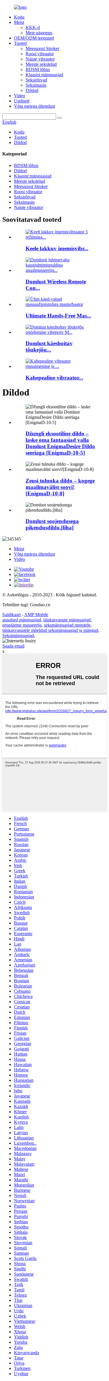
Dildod (32, 90)
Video (19, 95)
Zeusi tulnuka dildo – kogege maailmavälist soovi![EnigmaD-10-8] (60, 487)
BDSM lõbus (38, 69)
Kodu (19, 17)
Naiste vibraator (40, 58)
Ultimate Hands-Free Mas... (58, 316)
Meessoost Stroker (42, 48)
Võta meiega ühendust (34, 106)
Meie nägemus (39, 32)
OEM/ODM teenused (34, 38)
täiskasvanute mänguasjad (67, 619)
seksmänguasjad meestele (67, 625)
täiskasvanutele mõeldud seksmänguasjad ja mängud (50, 630)
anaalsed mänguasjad (21, 619)
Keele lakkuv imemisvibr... (57, 248)
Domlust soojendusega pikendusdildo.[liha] (52, 524)
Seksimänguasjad (18, 635)
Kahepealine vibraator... (54, 378)
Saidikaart (11, 614)
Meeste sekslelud (41, 64)
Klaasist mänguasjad (44, 74)
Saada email (13, 645)
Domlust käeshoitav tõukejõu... (49, 346)
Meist (19, 22)
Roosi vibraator (40, 53)
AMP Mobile (36, 614)
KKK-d (33, 27)
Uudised (21, 100)
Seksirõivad (36, 79)
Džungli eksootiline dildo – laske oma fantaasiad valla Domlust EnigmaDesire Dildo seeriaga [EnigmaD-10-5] (60, 443)
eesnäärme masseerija (22, 625)
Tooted (20, 43)
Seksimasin (36, 85)
